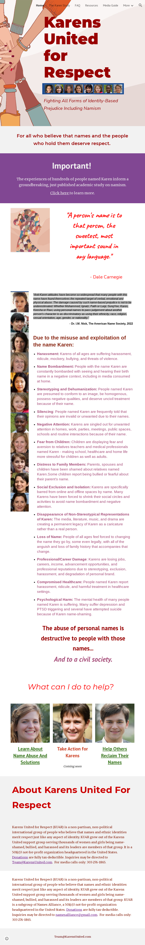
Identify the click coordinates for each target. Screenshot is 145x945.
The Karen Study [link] (59, 5)
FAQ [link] (77, 5)
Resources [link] (91, 5)
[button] (140, 5)
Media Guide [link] (110, 5)
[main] (83, 47)
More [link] (126, 5)
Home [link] (40, 5)
